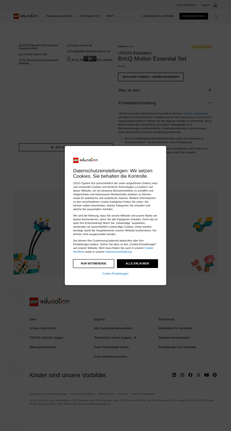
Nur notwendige (93, 263)
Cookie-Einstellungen (115, 273)
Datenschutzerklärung (118, 251)
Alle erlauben (137, 263)
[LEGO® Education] (85, 160)
